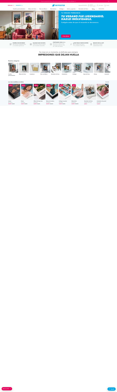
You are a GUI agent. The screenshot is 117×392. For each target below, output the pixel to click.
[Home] (58, 5)
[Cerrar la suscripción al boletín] (10, 388)
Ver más (107, 81)
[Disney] (93, 9)
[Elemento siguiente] (110, 69)
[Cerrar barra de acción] (108, 1)
